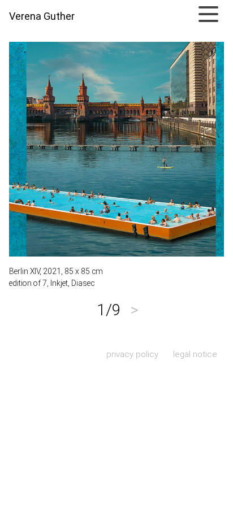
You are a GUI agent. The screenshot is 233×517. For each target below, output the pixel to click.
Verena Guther (42, 16)
